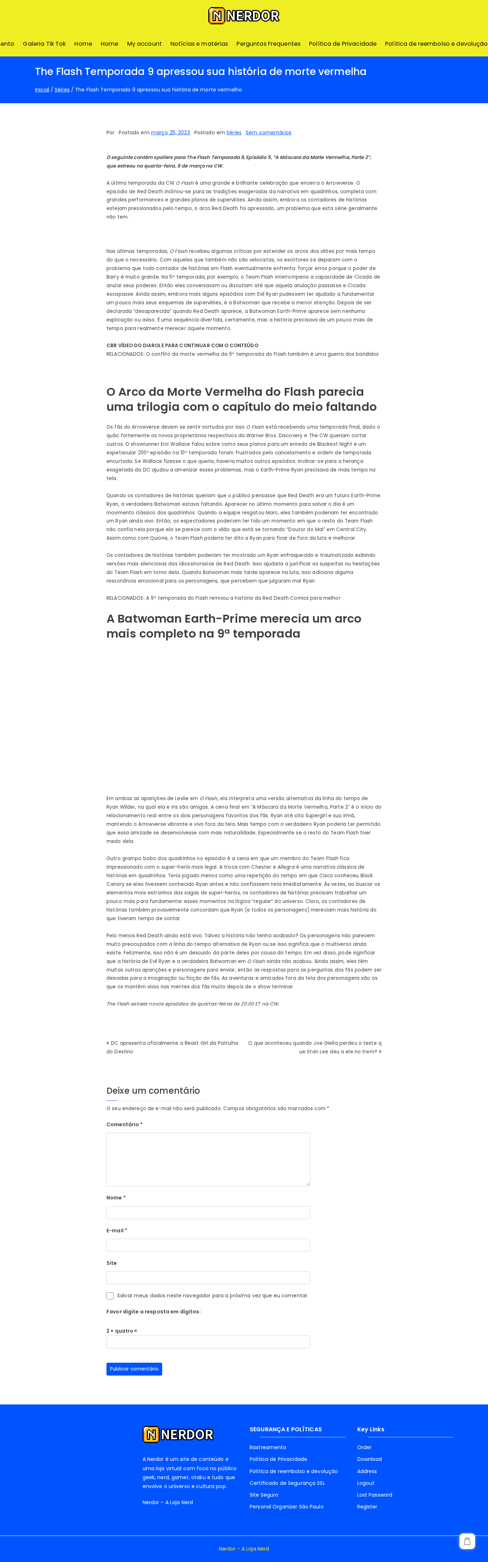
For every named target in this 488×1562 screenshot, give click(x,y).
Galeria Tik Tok (44, 44)
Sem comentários (269, 132)
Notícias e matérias (199, 44)
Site (111, 1263)
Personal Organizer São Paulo (287, 1506)
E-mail (116, 1230)
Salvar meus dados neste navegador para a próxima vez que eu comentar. (212, 1295)
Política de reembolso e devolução (436, 44)
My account (144, 44)
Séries (233, 132)
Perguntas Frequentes (268, 44)
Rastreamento (268, 1447)
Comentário (124, 1124)
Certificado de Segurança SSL (287, 1483)
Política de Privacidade (343, 44)
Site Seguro (264, 1494)
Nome (116, 1197)
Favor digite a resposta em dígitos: (153, 1311)
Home (83, 44)
